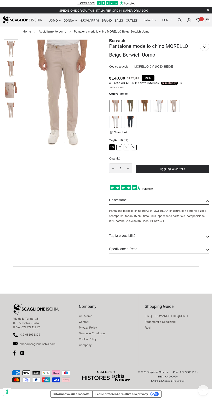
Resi (148, 327)
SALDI (119, 20)
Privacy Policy (88, 327)
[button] (118, 132)
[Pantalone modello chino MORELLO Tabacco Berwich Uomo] (144, 106)
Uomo (53, 20)
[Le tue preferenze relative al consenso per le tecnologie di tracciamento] (7, 392)
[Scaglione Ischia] (22, 20)
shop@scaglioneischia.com (37, 344)
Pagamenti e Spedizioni (160, 321)
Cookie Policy (87, 339)
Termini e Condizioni (92, 333)
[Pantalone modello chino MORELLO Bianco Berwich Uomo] (159, 106)
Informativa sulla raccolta (71, 394)
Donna (69, 20)
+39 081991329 (29, 334)
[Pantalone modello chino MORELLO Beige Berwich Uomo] (115, 106)
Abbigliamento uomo (52, 31)
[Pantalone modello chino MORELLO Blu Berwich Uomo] (130, 121)
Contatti (84, 321)
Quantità (114, 158)
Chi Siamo (85, 316)
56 (126, 147)
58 (133, 147)
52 (119, 147)
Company (85, 345)
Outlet (131, 20)
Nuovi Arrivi (89, 20)
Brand (107, 20)
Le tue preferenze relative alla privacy (121, 394)
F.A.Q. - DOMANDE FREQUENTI (166, 316)
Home (27, 31)
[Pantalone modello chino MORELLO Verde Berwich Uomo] (130, 106)
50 (112, 147)
